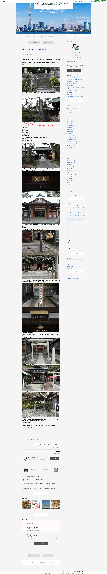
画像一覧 (44, 36)
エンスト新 (27, 538)
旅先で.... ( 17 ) (69, 178)
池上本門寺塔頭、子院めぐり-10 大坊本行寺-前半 (34, 49)
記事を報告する (57, 453)
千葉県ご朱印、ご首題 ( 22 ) (72, 145)
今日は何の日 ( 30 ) (70, 180)
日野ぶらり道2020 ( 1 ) (71, 121)
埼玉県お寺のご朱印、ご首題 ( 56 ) (73, 141)
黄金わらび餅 (69, 94)
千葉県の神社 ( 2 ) (70, 129)
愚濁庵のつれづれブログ (72, 260)
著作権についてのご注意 (73, 278)
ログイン (103, 1)
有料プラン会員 (76, 55)
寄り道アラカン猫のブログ (72, 262)
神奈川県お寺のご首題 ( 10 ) (72, 113)
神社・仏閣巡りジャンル (71, 66)
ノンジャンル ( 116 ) (70, 166)
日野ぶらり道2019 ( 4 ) (71, 174)
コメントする (42, 543)
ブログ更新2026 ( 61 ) (71, 139)
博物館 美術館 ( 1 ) (70, 119)
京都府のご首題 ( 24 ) (71, 158)
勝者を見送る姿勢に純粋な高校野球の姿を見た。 (75, 97)
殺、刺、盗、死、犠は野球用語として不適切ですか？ (76, 88)
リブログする (56, 444)
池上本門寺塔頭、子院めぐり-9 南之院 (48, 42)
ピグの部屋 (79, 57)
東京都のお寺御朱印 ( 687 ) (72, 108)
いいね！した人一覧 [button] (50, 447)
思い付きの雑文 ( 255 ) (71, 170)
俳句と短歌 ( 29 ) (70, 172)
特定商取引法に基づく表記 (75, 573)
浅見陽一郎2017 (28, 530)
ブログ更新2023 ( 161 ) (71, 125)
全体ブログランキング (71, 65)
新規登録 (97, 1)
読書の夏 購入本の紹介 (71, 85)
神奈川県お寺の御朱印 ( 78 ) (72, 115)
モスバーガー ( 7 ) (70, 135)
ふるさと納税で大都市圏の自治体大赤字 (74, 79)
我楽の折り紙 (69, 268)
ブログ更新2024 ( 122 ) (71, 127)
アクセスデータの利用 (65, 573)
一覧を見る (76, 100)
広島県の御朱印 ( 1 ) (70, 131)
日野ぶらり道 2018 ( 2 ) (71, 187)
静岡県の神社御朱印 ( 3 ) (71, 149)
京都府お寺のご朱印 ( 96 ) (72, 156)
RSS (69, 276)
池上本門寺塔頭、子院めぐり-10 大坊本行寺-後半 (35, 42)
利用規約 (58, 573)
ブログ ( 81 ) (69, 189)
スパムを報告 (46, 573)
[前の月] (71, 205)
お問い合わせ (52, 573)
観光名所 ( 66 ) (69, 168)
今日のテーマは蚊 (70, 92)
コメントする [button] (48, 445)
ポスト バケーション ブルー (72, 90)
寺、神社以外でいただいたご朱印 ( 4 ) (74, 184)
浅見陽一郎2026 (75, 52)
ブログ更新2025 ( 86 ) (71, 133)
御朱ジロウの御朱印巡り (71, 266)
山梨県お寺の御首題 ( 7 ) (71, 154)
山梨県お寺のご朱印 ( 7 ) (71, 152)
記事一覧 (36, 36)
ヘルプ (83, 573)
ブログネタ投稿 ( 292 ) (71, 191)
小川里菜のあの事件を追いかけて (73, 264)
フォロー (54, 458)
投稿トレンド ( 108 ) (71, 123)
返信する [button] (57, 530)
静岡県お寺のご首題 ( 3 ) (71, 147)
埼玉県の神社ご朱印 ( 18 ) (72, 143)
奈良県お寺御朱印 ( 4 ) (71, 162)
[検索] (83, 36)
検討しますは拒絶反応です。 (72, 81)
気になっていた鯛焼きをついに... (73, 83)
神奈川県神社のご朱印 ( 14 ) (72, 117)
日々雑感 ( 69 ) (69, 176)
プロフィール (73, 57)
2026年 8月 (75, 205)
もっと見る (41, 493)
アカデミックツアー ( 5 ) (71, 195)
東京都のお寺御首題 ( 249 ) (72, 112)
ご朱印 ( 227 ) (69, 164)
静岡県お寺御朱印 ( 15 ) (71, 151)
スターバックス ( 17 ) (71, 193)
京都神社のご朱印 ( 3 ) (71, 160)
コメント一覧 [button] (58, 447)
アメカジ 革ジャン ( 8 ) (71, 137)
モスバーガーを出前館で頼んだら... (73, 77)
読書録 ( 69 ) (69, 182)
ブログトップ (26, 36)
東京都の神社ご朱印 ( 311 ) (72, 110)
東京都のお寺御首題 (28, 54)
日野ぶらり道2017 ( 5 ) (71, 186)
